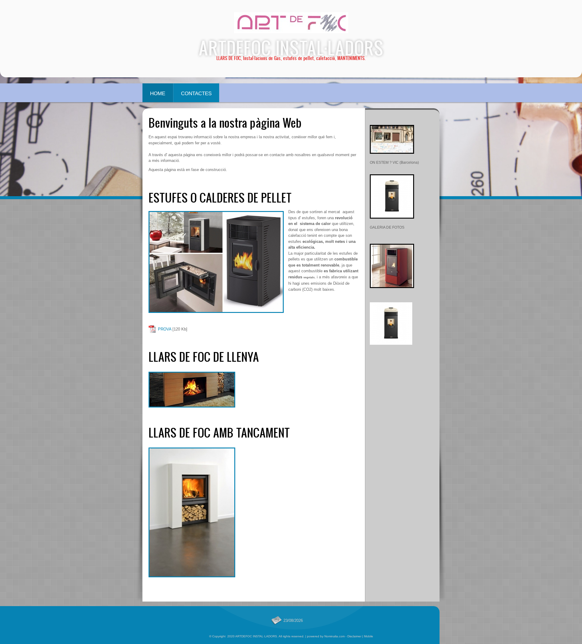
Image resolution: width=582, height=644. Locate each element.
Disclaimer (354, 636)
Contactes (196, 93)
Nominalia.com (334, 636)
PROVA (164, 329)
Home (157, 93)
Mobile (368, 636)
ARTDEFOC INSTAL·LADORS (291, 47)
